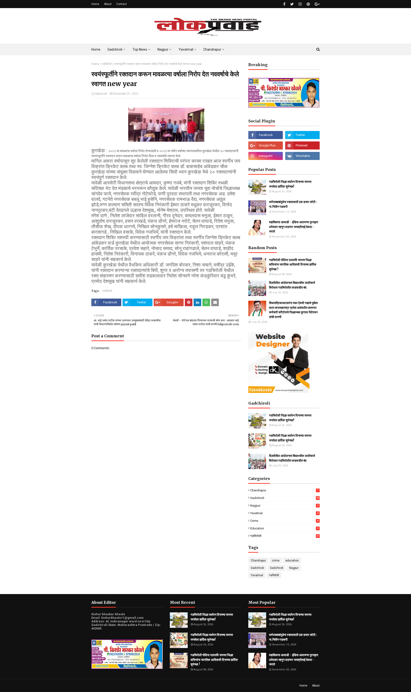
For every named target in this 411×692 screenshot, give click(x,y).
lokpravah (101, 93)
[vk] (302, 156)
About (108, 4)
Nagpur (284, 505)
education (284, 528)
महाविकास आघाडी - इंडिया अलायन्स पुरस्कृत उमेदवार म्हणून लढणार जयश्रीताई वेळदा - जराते (293, 226)
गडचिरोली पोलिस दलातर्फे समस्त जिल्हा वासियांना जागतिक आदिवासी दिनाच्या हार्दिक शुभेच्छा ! (292, 264)
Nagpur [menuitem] (162, 49)
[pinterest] (308, 4)
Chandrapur (284, 490)
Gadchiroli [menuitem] (115, 49)
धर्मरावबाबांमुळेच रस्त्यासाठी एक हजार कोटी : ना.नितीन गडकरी (293, 204)
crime (284, 521)
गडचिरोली (107, 64)
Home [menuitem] (95, 49)
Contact (121, 4)
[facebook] (284, 4)
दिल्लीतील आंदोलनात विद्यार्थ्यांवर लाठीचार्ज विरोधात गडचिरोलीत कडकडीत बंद (292, 285)
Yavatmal (284, 513)
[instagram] (300, 4)
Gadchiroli (284, 498)
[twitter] (292, 4)
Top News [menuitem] (139, 49)
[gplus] (316, 4)
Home (95, 4)
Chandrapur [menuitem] (212, 49)
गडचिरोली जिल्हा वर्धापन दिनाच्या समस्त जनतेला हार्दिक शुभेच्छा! (290, 184)
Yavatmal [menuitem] (186, 49)
